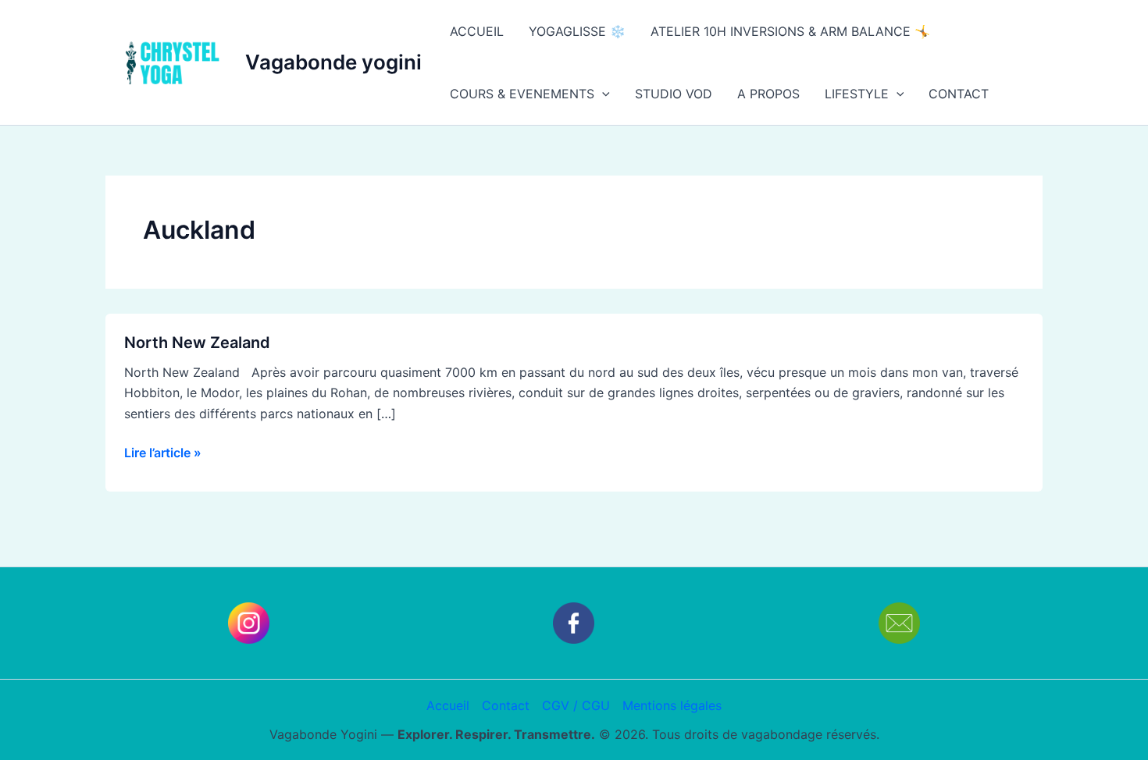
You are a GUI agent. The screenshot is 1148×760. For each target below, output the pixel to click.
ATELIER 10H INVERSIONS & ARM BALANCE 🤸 (790, 31)
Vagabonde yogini (333, 62)
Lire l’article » (162, 451)
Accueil (447, 705)
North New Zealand (197, 342)
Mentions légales (672, 705)
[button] (602, 93)
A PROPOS (768, 93)
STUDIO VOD (673, 93)
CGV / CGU (576, 705)
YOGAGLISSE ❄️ (577, 31)
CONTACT (959, 93)
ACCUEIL (477, 31)
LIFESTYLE (857, 93)
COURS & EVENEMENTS (522, 93)
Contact (505, 705)
